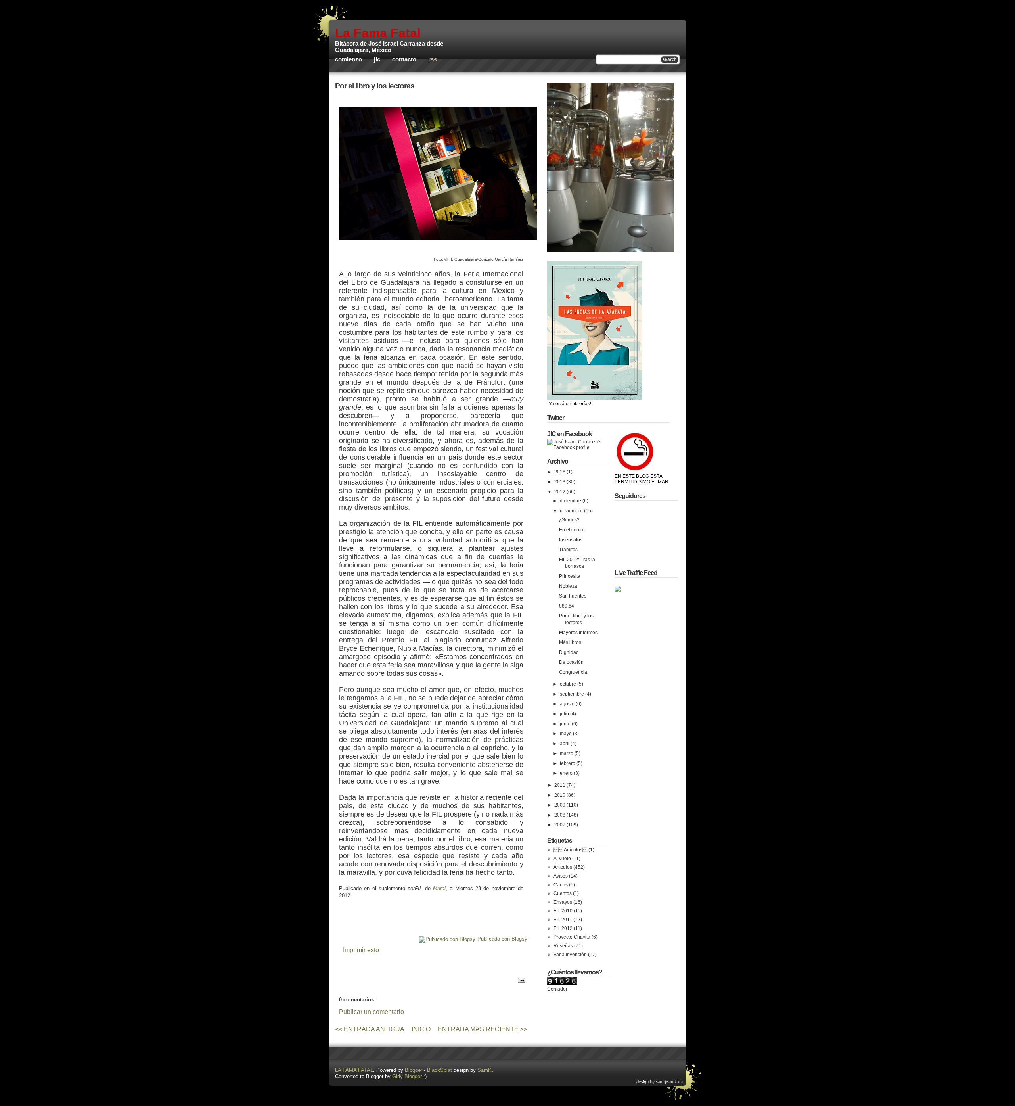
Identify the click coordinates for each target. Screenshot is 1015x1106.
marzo (567, 753)
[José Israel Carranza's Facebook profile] (579, 447)
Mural (439, 888)
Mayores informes (578, 632)
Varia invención (570, 954)
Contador (557, 989)
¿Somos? (569, 520)
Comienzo (348, 59)
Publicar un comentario (371, 1011)
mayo (566, 733)
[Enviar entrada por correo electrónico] (520, 980)
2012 (560, 492)
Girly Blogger (407, 1076)
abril (565, 743)
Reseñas (563, 946)
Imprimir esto (361, 950)
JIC (377, 59)
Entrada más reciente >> (482, 1029)
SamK (484, 1070)
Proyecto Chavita (571, 937)
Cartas (560, 884)
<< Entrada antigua (369, 1029)
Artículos (562, 867)
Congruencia (573, 672)
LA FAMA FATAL (354, 1070)
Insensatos (570, 539)
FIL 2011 (562, 919)
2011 (560, 785)
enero (567, 773)
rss (432, 59)
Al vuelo (562, 858)
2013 (560, 482)
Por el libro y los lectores (374, 86)
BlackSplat (439, 1070)
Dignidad (569, 652)
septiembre (572, 694)
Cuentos (562, 893)
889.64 (566, 606)
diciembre (571, 501)
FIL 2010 (563, 911)
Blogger (413, 1070)
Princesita (569, 576)
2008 (560, 815)
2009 (560, 805)
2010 (560, 795)
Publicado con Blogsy (502, 939)
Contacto (404, 59)
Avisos (560, 876)
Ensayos (562, 902)
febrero (568, 763)
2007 (560, 825)
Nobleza (568, 586)
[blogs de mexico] (618, 590)
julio (565, 714)
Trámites (568, 549)
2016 (560, 472)
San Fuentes (572, 596)
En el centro (572, 530)
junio (566, 723)
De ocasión (571, 662)
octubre (568, 684)
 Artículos (570, 850)
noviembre (572, 511)
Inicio (421, 1029)
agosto (568, 704)
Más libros (570, 642)
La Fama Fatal (378, 33)
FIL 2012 (563, 928)
